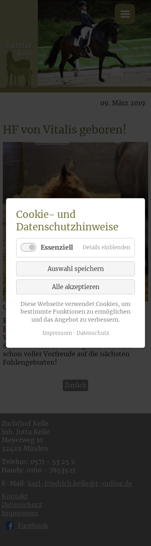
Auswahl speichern (76, 269)
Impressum (57, 333)
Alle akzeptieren (75, 287)
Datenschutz (93, 333)
